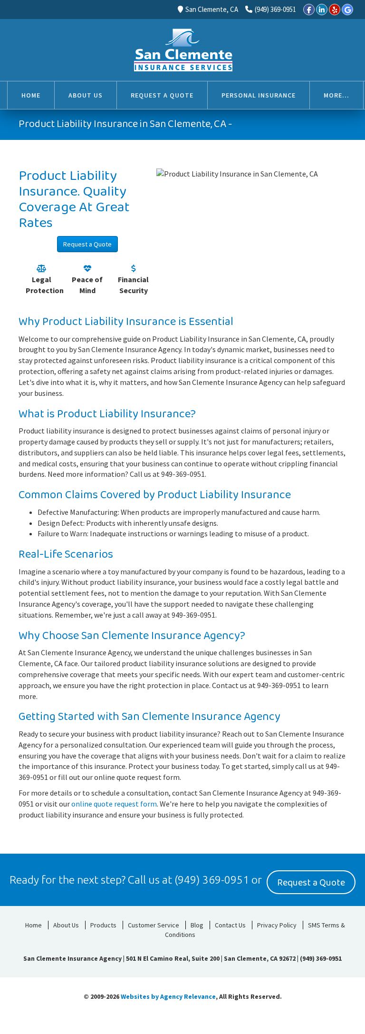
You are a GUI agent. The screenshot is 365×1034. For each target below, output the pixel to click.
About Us (66, 925)
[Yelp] (334, 9)
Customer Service (153, 925)
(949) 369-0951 (275, 9)
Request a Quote (87, 244)
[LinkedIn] (321, 9)
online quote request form (114, 803)
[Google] (347, 9)
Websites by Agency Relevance (168, 996)
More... (336, 95)
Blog (197, 925)
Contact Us (230, 925)
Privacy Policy (277, 925)
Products (103, 925)
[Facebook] (309, 9)
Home (33, 925)
